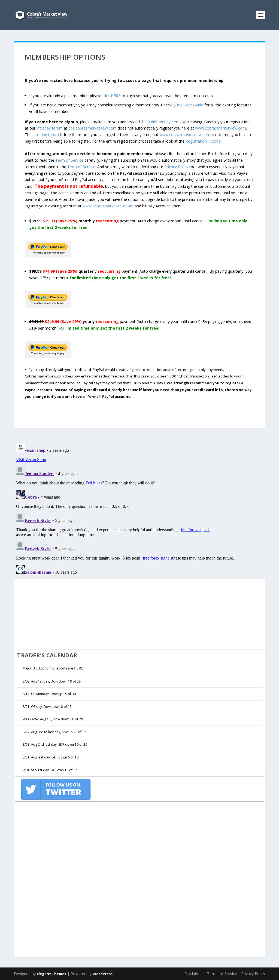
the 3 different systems (161, 121)
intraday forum (50, 128)
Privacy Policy (176, 166)
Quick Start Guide (188, 104)
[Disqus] (139, 509)
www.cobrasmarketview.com (220, 128)
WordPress (103, 973)
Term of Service (69, 160)
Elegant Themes (51, 973)
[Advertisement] (56, 613)
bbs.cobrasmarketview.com (92, 128)
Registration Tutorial (204, 141)
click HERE (111, 95)
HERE (78, 668)
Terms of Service (222, 973)
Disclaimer (193, 973)
